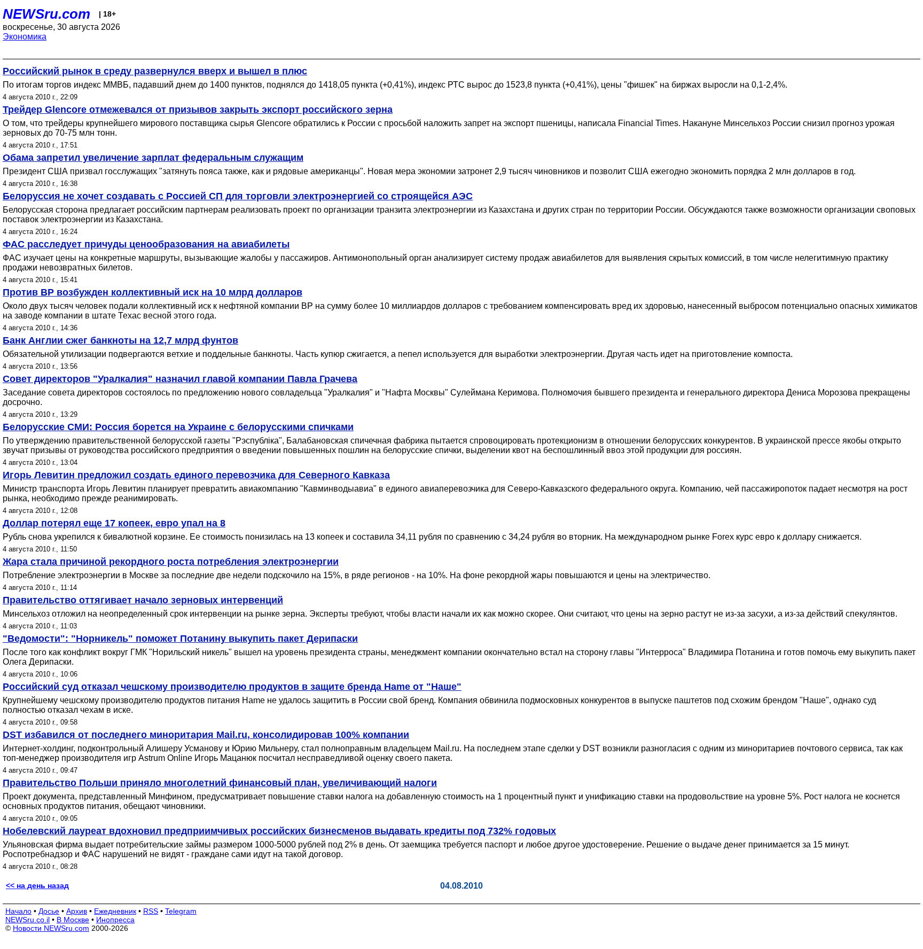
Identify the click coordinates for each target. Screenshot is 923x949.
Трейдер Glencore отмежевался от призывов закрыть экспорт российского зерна (198, 109)
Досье (48, 911)
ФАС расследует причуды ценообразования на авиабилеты (146, 244)
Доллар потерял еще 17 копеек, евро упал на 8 (114, 523)
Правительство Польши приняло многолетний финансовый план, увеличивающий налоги (220, 782)
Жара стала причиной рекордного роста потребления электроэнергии (171, 561)
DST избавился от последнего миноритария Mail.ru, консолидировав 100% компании (206, 734)
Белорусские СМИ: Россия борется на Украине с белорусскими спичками (178, 427)
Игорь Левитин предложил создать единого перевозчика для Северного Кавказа (196, 475)
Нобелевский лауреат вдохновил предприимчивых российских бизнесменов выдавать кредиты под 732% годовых (279, 831)
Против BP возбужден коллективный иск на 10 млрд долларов (152, 292)
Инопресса (115, 919)
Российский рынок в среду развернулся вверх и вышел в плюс (155, 71)
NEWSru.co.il (27, 919)
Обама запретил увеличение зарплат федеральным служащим (153, 157)
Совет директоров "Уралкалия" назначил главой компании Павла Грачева (180, 379)
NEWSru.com (46, 14)
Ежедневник (115, 911)
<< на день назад (37, 885)
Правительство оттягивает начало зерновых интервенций (143, 600)
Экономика (24, 36)
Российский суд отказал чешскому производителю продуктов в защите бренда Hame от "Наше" (232, 686)
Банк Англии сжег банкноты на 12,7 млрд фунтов (120, 340)
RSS (150, 911)
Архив (76, 911)
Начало (18, 911)
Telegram (181, 911)
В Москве (73, 919)
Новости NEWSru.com (51, 928)
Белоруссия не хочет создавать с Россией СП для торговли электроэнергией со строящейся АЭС (238, 196)
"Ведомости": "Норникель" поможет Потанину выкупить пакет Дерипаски (180, 638)
